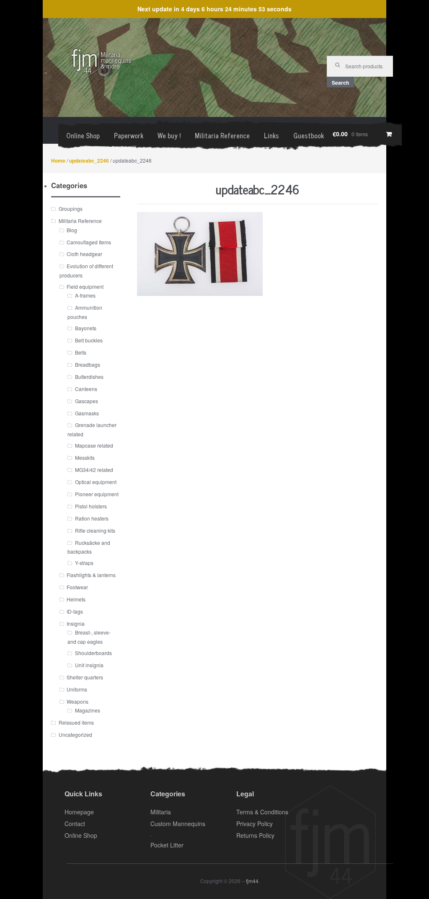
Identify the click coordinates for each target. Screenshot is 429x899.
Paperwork (128, 135)
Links (271, 135)
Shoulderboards (93, 652)
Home (58, 160)
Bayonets (85, 328)
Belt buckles (89, 340)
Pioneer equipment (97, 493)
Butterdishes (89, 376)
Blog (72, 229)
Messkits (85, 457)
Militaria (160, 812)
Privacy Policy (254, 823)
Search (340, 82)
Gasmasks (87, 413)
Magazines (87, 710)
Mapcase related (94, 445)
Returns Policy (255, 835)
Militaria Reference (222, 135)
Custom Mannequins (177, 823)
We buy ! (169, 135)
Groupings (71, 208)
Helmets (76, 599)
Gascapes (86, 400)
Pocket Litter (166, 845)
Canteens (86, 388)
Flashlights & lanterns (91, 574)
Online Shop (83, 135)
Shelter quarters (85, 677)
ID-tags (75, 611)
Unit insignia (89, 664)
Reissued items (76, 722)
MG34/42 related (94, 469)
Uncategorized (75, 734)
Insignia (76, 623)
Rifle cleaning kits (95, 530)
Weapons (77, 701)
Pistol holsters (91, 506)
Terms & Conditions (262, 812)
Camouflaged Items (89, 242)
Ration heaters (92, 518)
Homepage (79, 812)
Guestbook (308, 135)
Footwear (77, 587)
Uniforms (77, 689)
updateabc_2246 (89, 160)
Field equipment (85, 286)
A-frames (85, 295)
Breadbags (87, 364)
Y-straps (84, 562)
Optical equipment (95, 481)
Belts (80, 352)
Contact (75, 823)
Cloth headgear (84, 253)
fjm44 (252, 880)
